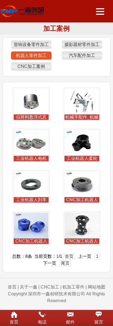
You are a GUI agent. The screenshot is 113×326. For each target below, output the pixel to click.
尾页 (65, 263)
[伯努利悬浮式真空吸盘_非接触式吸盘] (31, 113)
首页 (69, 256)
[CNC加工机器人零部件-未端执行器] (31, 237)
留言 (98, 322)
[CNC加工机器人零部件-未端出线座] (81, 195)
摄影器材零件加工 (82, 44)
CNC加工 (50, 287)
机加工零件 (73, 287)
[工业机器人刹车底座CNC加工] (31, 195)
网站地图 (96, 287)
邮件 (70, 322)
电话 (42, 322)
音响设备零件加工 (31, 44)
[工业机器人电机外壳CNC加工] (31, 154)
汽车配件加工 (82, 55)
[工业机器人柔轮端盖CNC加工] (81, 154)
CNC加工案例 (31, 66)
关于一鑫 (28, 287)
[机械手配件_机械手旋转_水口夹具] (81, 113)
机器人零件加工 (31, 55)
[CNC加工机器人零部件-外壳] (81, 237)
